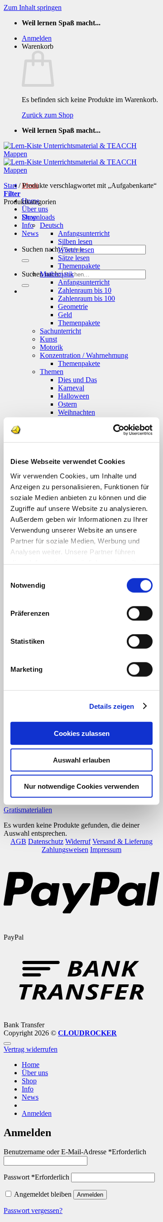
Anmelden (90, 1194)
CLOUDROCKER (87, 1033)
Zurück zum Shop (47, 115)
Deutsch (51, 225)
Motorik (51, 347)
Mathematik (57, 274)
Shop (29, 1081)
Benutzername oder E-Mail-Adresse (75, 1152)
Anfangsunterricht (84, 233)
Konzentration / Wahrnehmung (84, 355)
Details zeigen (111, 706)
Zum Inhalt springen (33, 7)
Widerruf (78, 841)
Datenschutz (45, 841)
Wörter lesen (76, 249)
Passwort (36, 1177)
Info (28, 225)
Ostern (67, 404)
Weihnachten (76, 412)
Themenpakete (79, 266)
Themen (51, 371)
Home (30, 1064)
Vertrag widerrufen (31, 1049)
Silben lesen (75, 241)
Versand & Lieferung (122, 841)
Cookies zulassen (82, 733)
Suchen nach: (41, 249)
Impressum (105, 849)
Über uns (35, 209)
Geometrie (73, 306)
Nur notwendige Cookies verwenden (81, 786)
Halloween (73, 396)
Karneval (71, 388)
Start (10, 185)
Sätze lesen (74, 258)
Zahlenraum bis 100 (86, 298)
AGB (18, 841)
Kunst (48, 339)
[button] (37, 38)
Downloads (38, 217)
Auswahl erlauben (81, 759)
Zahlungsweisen (65, 849)
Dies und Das (77, 380)
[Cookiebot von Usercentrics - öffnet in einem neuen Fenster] (115, 429)
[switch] (140, 613)
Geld (65, 314)
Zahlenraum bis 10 (84, 290)
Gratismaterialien (28, 810)
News (30, 233)
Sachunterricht (60, 331)
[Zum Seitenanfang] (7, 1043)
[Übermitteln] (25, 260)
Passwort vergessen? (33, 1210)
